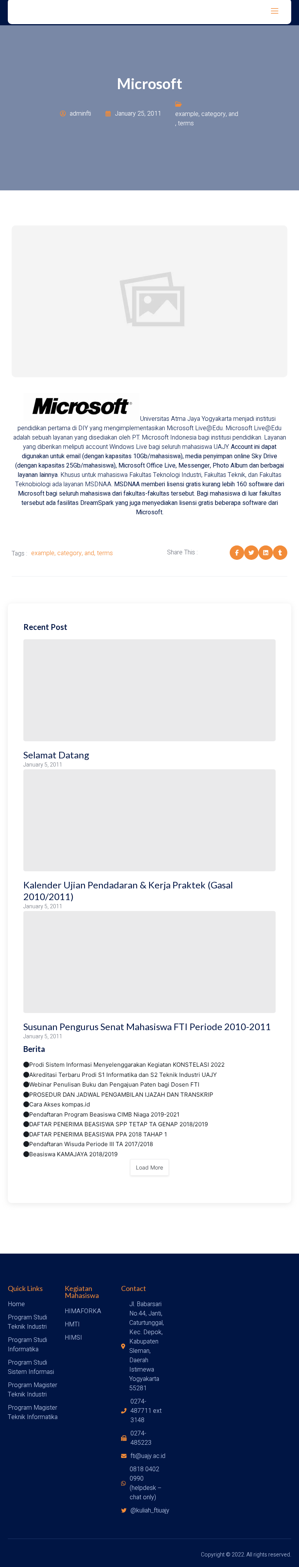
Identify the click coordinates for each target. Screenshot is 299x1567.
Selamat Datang (56, 754)
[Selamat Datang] (149, 690)
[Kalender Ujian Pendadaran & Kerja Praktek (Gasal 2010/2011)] (149, 820)
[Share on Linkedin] (266, 552)
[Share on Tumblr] (280, 552)
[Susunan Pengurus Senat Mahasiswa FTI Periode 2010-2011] (149, 962)
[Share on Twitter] (251, 552)
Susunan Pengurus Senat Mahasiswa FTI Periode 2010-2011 (147, 1026)
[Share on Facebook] (237, 552)
